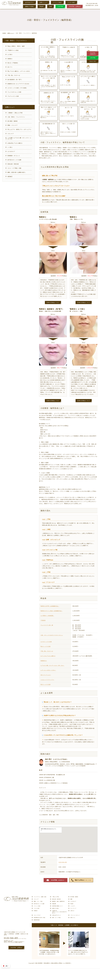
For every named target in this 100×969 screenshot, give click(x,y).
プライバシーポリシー (75, 915)
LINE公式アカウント (56, 915)
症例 (50, 6)
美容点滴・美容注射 (13, 164)
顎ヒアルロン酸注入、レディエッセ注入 (19, 71)
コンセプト (72, 906)
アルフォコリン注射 (13, 96)
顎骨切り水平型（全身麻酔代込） (50, 606)
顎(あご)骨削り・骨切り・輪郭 (16, 46)
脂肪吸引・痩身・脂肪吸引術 (58, 901)
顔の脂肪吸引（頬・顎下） (15, 79)
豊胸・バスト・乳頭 (38, 901)
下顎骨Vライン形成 (13, 50)
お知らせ (72, 910)
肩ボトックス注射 (46, 684)
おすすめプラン (29, 2)
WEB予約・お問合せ (75, 6)
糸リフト (10, 67)
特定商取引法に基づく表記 (39, 917)
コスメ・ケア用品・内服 (14, 168)
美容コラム (72, 917)
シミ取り (10, 147)
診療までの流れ (29, 6)
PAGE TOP (93, 61)
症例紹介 (36, 910)
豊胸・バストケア (12, 125)
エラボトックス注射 (46, 641)
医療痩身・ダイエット (14, 155)
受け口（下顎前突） (13, 63)
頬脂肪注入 (44, 660)
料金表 (41, 6)
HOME (4, 33)
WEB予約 (92, 53)
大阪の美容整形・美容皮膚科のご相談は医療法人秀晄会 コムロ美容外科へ (53, 963)
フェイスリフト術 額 (47, 625)
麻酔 (71, 899)
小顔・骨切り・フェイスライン (16, 117)
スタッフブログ (37, 915)
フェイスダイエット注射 (14, 92)
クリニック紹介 (57, 2)
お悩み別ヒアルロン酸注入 (15, 143)
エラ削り (10, 54)
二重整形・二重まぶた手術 (15, 112)
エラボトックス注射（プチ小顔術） (17, 88)
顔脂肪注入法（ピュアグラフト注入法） (19, 83)
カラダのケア (11, 151)
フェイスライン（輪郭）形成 (40, 896)
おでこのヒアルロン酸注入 (48, 656)
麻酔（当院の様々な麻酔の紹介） (17, 172)
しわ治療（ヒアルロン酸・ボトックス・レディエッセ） (18, 138)
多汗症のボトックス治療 (14, 159)
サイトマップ (73, 908)
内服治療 (54, 903)
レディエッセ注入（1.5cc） (48, 670)
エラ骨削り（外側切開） (47, 615)
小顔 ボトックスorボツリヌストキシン (52, 635)
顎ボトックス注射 (46, 646)
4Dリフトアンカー (46, 675)
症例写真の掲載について (57, 906)
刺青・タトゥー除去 (56, 917)
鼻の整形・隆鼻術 (12, 121)
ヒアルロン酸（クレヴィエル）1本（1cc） (52, 665)
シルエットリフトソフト (47, 679)
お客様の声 (59, 911)
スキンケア (11, 133)
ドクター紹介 (71, 2)
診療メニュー (43, 2)
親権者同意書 (37, 919)
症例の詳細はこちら (53, 302)
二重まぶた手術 (55, 896)
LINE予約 (60, 6)
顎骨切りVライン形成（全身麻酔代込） (52, 611)
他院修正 (10, 176)
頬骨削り (10, 58)
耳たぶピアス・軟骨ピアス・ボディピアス (19, 129)
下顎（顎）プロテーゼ (47, 651)
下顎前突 (43, 620)
